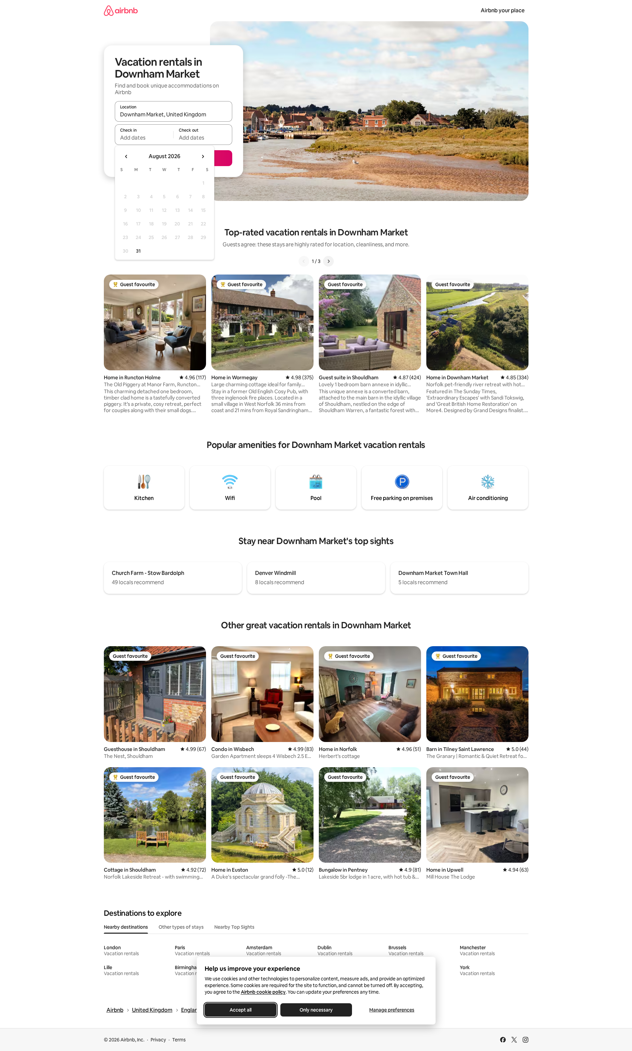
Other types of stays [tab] (181, 927)
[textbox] (144, 138)
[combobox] (173, 114)
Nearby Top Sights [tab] (234, 927)
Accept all (240, 1010)
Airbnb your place (503, 10)
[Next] (328, 261)
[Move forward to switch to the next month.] (203, 156)
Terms (179, 1040)
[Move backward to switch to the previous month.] (126, 156)
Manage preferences (391, 1010)
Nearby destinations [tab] (126, 927)
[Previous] (304, 261)
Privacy (158, 1040)
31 (138, 251)
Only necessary (316, 1010)
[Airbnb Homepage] (121, 10)
